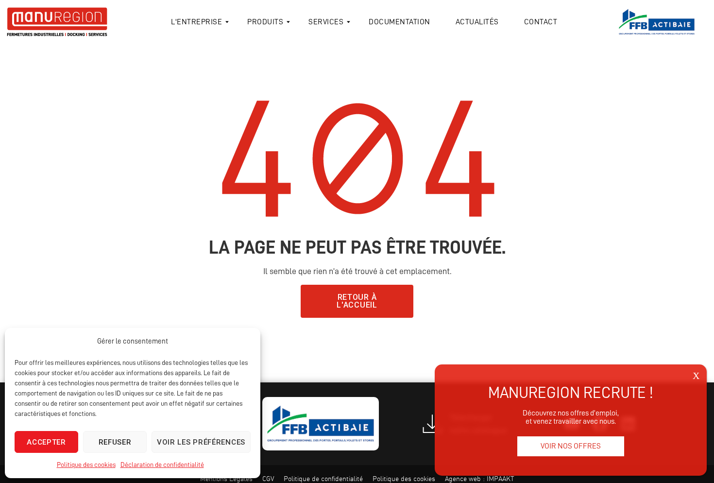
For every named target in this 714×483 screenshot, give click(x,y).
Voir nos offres (571, 446)
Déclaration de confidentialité (162, 464)
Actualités (477, 22)
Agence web (463, 478)
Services (325, 22)
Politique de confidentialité (323, 478)
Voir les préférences (201, 442)
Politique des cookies (86, 464)
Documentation (399, 22)
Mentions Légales (226, 478)
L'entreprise (196, 22)
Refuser (115, 442)
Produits (265, 22)
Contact (541, 22)
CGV (268, 478)
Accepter (46, 442)
